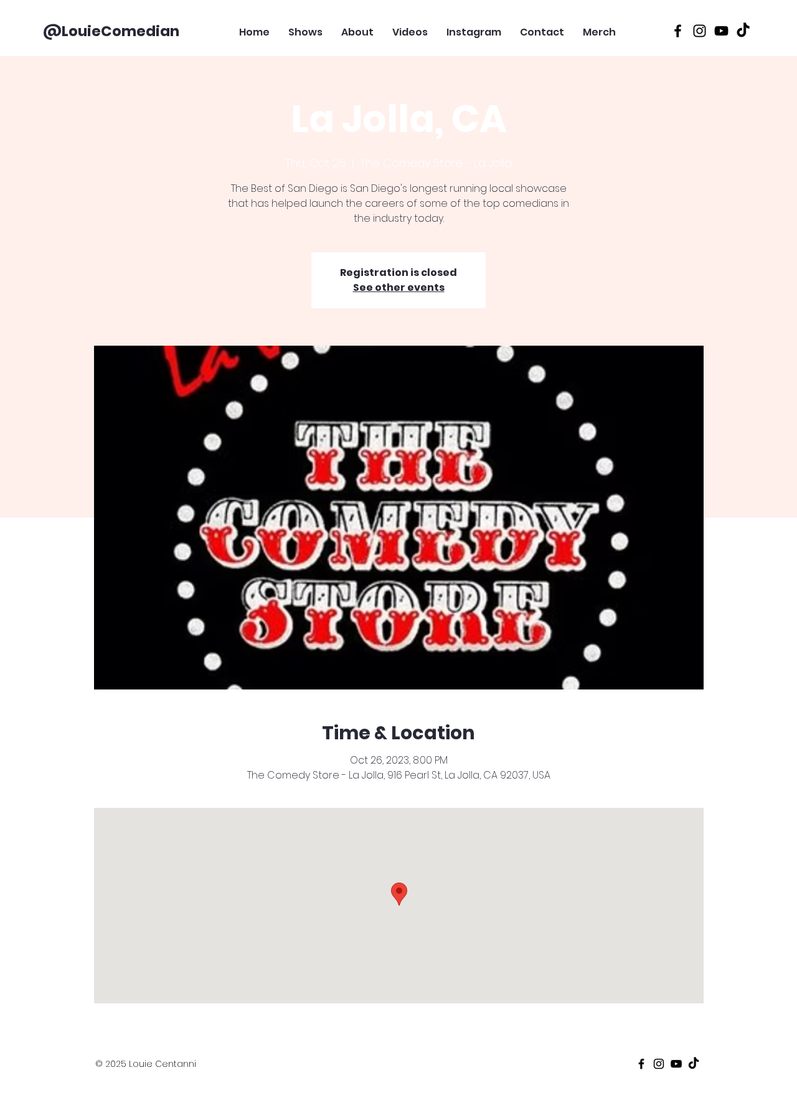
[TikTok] (743, 30)
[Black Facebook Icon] (677, 30)
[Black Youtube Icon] (721, 30)
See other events (399, 287)
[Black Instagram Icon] (699, 30)
